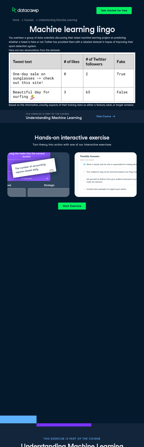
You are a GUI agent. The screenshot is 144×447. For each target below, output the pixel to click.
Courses (29, 20)
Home (16, 20)
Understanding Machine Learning (58, 20)
